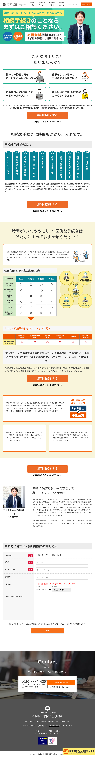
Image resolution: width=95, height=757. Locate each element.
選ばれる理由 (29, 721)
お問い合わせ (64, 721)
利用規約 (71, 624)
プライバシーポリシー (58, 624)
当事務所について (53, 721)
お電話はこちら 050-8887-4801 (47, 121)
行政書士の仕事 (40, 721)
